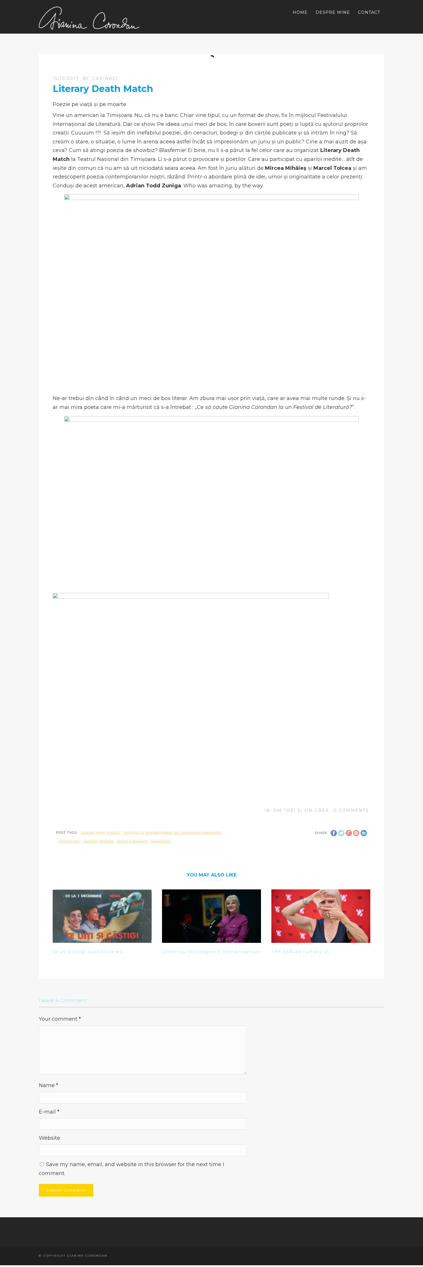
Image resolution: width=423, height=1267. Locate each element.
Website (49, 1138)
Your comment (60, 1019)
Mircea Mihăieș (132, 842)
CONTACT (369, 12)
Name (48, 1085)
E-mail (49, 1112)
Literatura (69, 842)
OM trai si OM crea (301, 810)
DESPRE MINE (333, 12)
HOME (300, 12)
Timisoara (160, 842)
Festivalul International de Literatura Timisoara (172, 833)
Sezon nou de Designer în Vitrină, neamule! (211, 951)
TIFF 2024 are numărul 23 (300, 951)
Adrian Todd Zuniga (100, 833)
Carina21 (105, 78)
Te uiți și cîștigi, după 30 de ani (87, 951)
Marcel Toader (98, 842)
